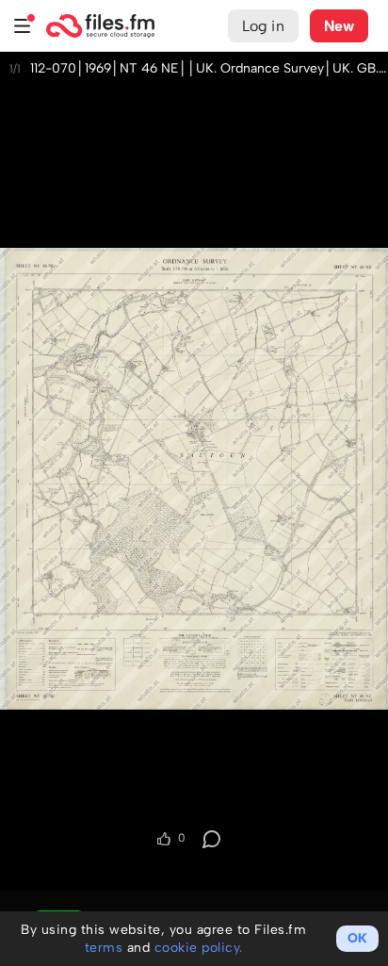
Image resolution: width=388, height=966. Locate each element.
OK (357, 938)
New (339, 26)
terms (104, 948)
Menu (22, 26)
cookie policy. (198, 948)
